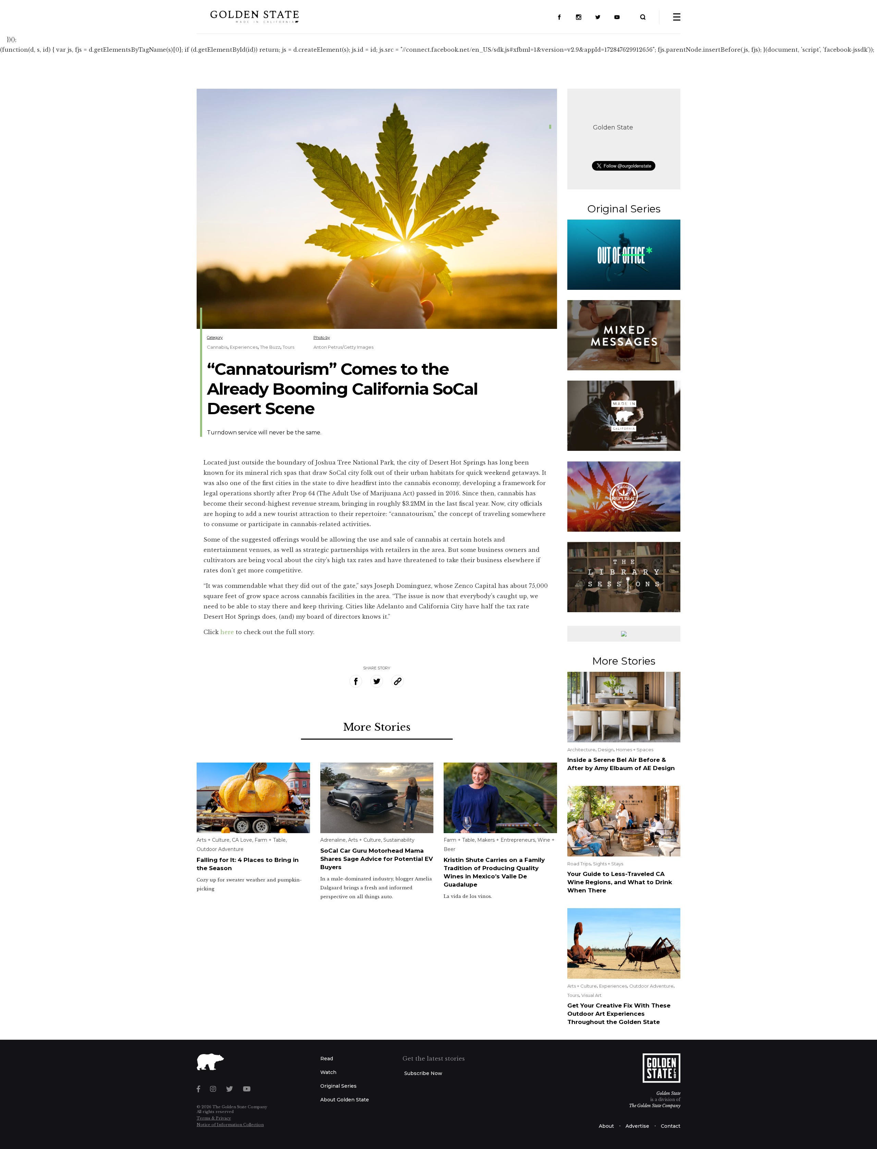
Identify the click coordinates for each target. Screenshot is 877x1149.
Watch (328, 1072)
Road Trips (579, 863)
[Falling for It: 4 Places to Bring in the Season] (253, 797)
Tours (288, 347)
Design (606, 749)
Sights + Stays (608, 863)
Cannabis (217, 347)
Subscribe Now (423, 1073)
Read (326, 1058)
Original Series (338, 1086)
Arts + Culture (213, 840)
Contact (670, 1126)
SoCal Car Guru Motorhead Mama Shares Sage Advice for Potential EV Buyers (376, 858)
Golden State (613, 127)
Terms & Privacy (214, 1118)
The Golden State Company (654, 1105)
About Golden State (344, 1100)
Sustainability (399, 840)
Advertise (637, 1126)
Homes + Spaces (634, 749)
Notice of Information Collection (230, 1124)
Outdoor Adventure (220, 849)
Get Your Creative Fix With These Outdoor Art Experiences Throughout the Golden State (618, 1013)
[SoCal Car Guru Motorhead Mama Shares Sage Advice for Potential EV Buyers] (377, 797)
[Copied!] (397, 681)
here (227, 632)
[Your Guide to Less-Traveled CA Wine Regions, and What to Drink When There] (624, 820)
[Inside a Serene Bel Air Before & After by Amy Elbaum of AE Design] (624, 706)
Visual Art (591, 995)
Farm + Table (270, 840)
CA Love (242, 840)
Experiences (244, 347)
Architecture (581, 749)
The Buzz (270, 347)
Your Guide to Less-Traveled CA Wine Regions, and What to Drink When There (619, 882)
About (606, 1126)
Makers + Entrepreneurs (506, 840)
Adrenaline (333, 840)
